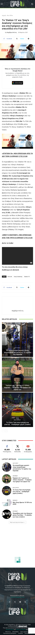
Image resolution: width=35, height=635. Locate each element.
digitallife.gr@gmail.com (17, 597)
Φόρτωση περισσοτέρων (17, 522)
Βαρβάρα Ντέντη (12, 32)
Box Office (10, 15)
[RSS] (25, 602)
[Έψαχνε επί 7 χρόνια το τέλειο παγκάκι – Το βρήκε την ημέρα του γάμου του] (17, 374)
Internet (17, 382)
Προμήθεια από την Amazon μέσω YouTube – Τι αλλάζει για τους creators (22, 515)
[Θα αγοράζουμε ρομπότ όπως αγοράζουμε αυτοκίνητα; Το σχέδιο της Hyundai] (17, 339)
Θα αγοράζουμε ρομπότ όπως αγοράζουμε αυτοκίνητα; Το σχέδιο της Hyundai (17, 352)
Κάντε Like (7, 445)
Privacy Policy (9, 629)
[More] (28, 39)
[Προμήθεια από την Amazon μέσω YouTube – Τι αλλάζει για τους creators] (6, 514)
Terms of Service (20, 629)
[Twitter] (15, 602)
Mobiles (15, 500)
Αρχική (4, 15)
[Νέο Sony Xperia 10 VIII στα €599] (6, 502)
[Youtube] (20, 602)
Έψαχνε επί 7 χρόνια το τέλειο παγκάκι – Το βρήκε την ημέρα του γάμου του (17, 387)
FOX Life (10, 276)
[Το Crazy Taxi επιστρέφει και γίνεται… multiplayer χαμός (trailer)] (17, 409)
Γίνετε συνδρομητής (28, 446)
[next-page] (6, 430)
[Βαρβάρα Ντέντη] (3, 32)
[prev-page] (3, 430)
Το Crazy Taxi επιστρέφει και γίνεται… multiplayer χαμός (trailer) (17, 423)
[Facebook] (10, 602)
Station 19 (26, 276)
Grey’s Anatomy (18, 276)
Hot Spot (17, 347)
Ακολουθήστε (17, 445)
